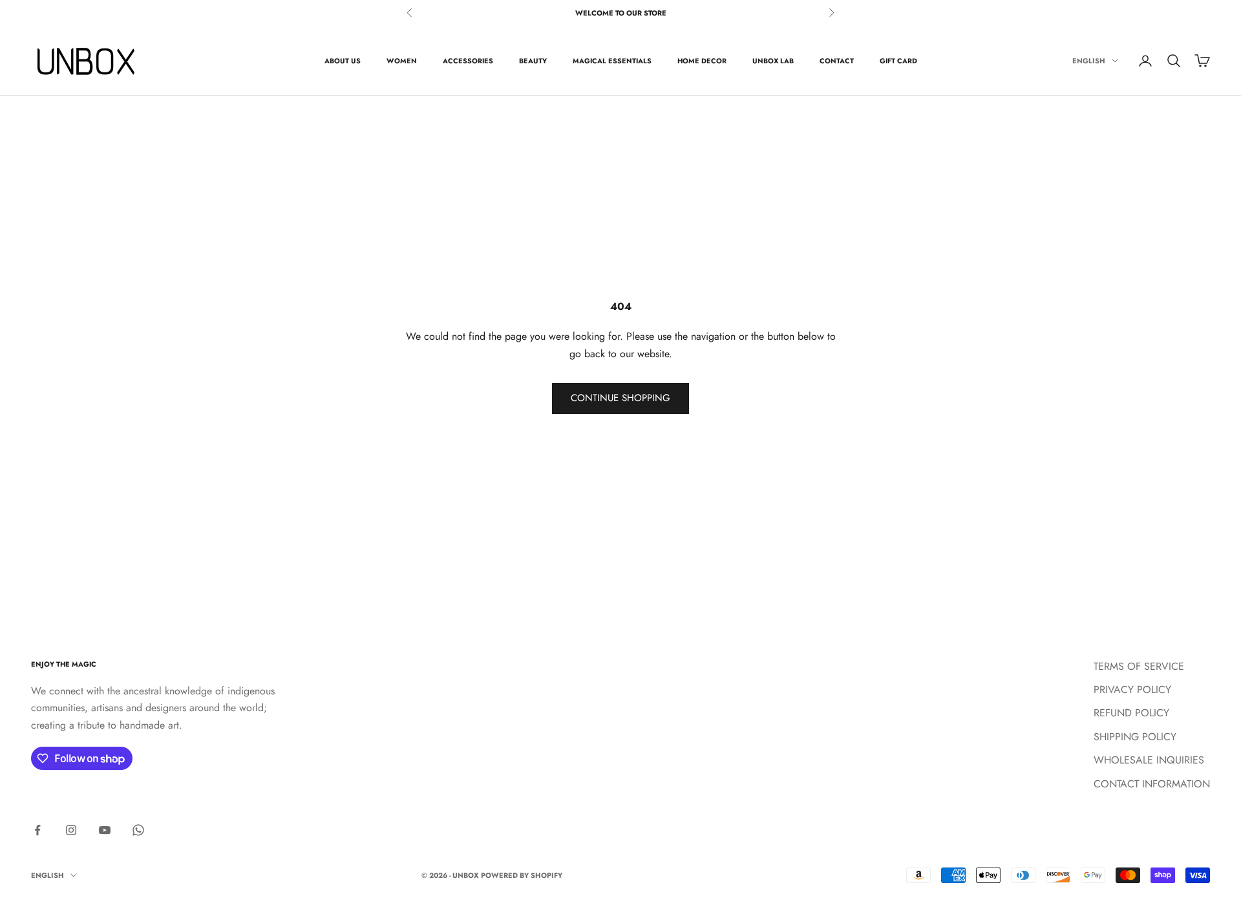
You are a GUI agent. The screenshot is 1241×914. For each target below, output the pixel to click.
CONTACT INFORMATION (1152, 783)
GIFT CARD (898, 61)
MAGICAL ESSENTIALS (612, 61)
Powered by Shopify (521, 875)
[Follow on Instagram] (71, 830)
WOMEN (402, 61)
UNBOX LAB (773, 61)
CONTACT (837, 61)
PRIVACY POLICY (1132, 689)
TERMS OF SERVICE (1139, 666)
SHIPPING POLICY (1135, 736)
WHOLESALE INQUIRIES (1149, 760)
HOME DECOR (702, 61)
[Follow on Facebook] (37, 830)
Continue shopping (620, 398)
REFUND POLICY (1131, 712)
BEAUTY (533, 61)
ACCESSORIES (468, 61)
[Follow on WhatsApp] (138, 830)
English (1088, 61)
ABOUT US (342, 61)
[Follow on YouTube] (104, 830)
